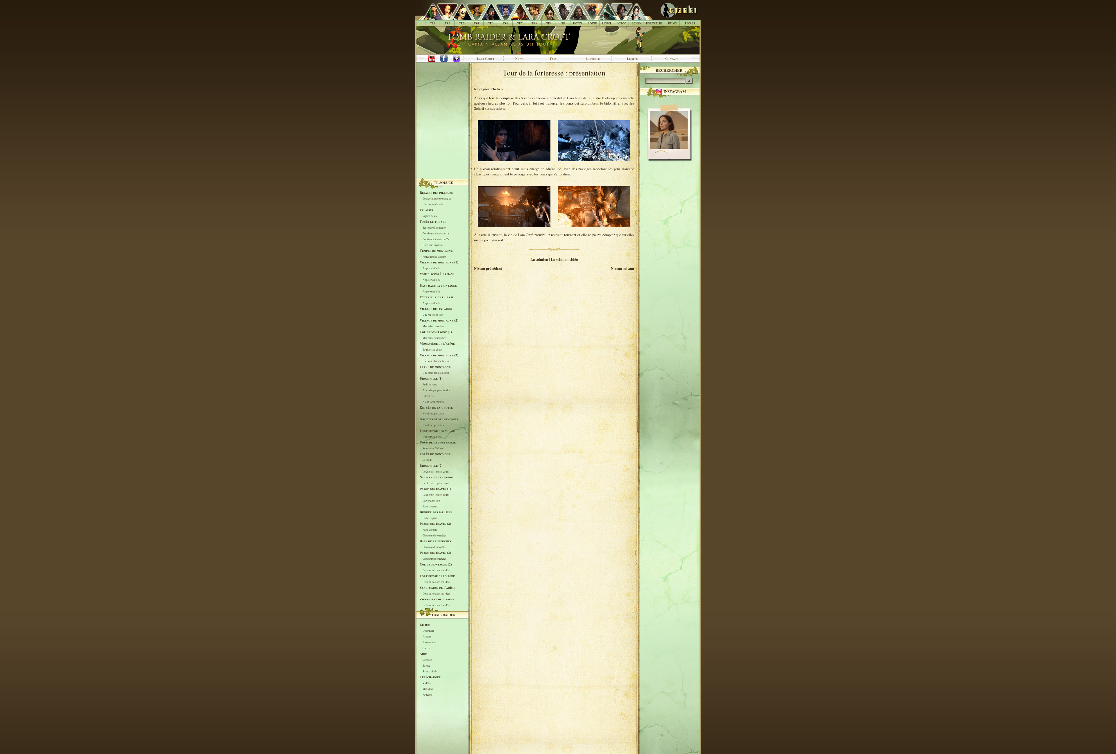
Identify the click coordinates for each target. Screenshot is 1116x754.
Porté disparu (430, 506)
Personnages (430, 642)
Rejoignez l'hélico (433, 448)
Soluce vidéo (430, 671)
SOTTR (592, 23)
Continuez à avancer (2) (436, 239)
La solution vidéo (564, 259)
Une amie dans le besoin (436, 361)
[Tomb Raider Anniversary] (531, 17)
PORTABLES (654, 23)
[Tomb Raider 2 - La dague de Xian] (444, 17)
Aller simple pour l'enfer (436, 390)
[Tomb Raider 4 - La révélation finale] (473, 17)
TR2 (447, 23)
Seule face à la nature (434, 227)
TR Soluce (443, 182)
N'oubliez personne (433, 402)
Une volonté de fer (433, 204)
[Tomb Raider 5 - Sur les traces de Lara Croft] (488, 17)
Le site (632, 58)
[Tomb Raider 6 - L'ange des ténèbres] (502, 17)
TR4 (476, 23)
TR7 (520, 23)
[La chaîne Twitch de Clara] (459, 58)
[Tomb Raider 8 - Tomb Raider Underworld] (546, 17)
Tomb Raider (443, 614)
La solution (539, 259)
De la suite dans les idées (436, 570)
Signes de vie (430, 216)
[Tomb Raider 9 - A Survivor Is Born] (560, 17)
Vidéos (427, 683)
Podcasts (427, 694)
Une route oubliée (433, 315)
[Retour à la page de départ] (669, 17)
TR (563, 23)
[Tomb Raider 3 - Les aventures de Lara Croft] (459, 17)
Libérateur (428, 396)
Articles (427, 636)
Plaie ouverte (430, 384)
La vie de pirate (431, 500)
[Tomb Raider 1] (431, 17)
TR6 (505, 23)
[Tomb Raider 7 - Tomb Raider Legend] (517, 17)
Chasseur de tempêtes (434, 535)
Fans (553, 58)
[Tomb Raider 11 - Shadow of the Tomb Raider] (589, 17)
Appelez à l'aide (431, 268)
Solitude (427, 460)
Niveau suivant (622, 268)
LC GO (636, 23)
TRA (534, 23)
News (519, 58)
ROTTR (578, 23)
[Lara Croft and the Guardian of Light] (604, 17)
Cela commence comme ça (437, 198)
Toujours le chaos (432, 349)
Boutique (593, 58)
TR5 (490, 23)
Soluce (426, 665)
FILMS (672, 23)
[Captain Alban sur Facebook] (445, 58)
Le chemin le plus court (436, 471)
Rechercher (669, 70)
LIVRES (690, 23)
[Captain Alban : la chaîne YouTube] (430, 58)
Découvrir (428, 631)
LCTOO (621, 23)
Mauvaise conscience (434, 326)
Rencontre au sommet (434, 256)
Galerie (427, 648)
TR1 (432, 23)
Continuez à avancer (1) (436, 233)
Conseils (427, 660)
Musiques (428, 689)
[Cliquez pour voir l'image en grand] (514, 159)
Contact (671, 58)
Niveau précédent (488, 268)
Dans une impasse (433, 245)
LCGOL (607, 23)
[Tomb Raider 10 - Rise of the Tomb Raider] (575, 17)
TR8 (549, 23)
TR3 (461, 23)
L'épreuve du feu (432, 437)
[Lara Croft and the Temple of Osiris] (618, 17)
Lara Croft (485, 58)
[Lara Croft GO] (633, 17)
